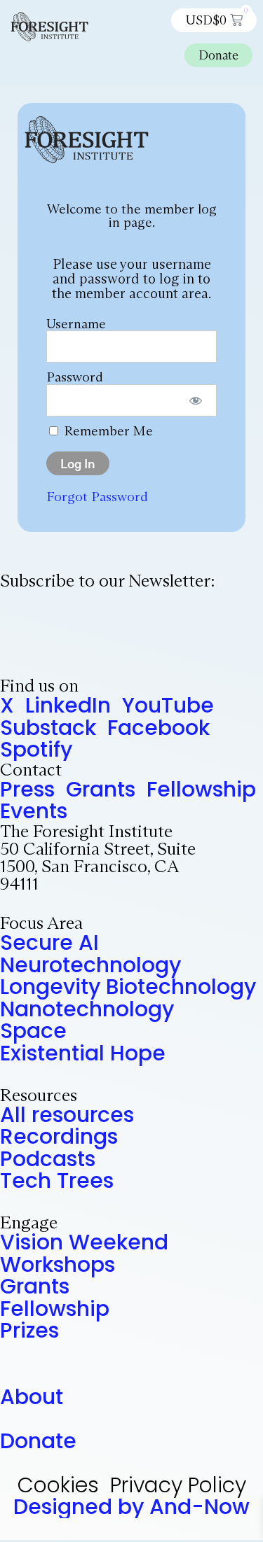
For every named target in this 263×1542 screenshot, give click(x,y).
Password (74, 376)
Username (76, 323)
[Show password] (196, 400)
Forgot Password (97, 496)
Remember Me (106, 430)
